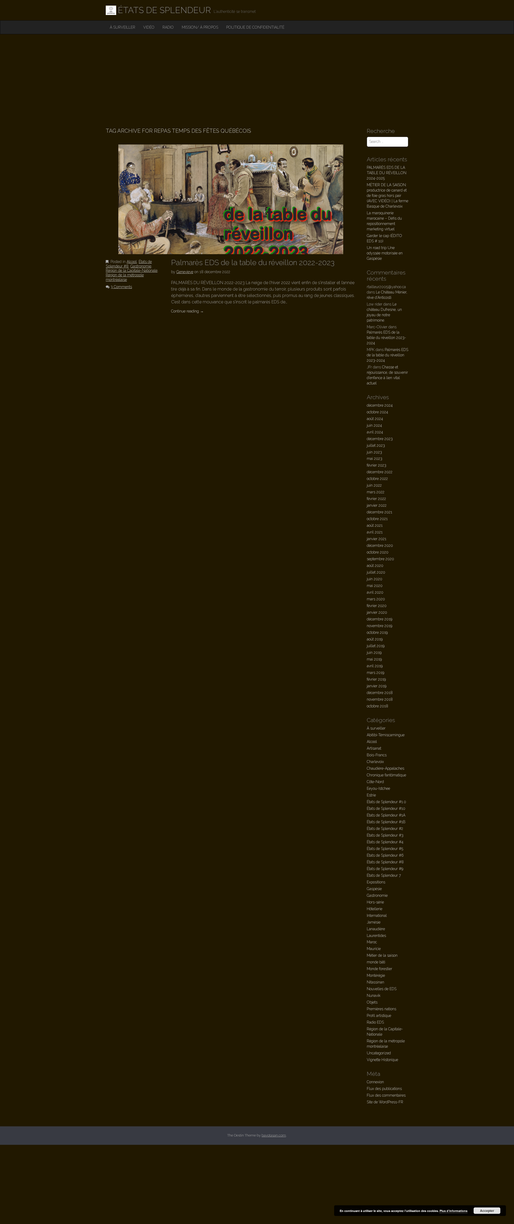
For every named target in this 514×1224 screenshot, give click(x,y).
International (377, 915)
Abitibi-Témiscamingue (386, 735)
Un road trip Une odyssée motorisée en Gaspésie (385, 253)
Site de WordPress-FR (385, 1102)
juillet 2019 (375, 646)
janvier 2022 (377, 505)
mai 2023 (374, 458)
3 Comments (121, 287)
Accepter (487, 1210)
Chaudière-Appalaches (385, 768)
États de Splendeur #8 (385, 862)
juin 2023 (374, 452)
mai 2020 (375, 586)
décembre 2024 (380, 405)
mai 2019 (374, 659)
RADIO (168, 27)
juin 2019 (374, 652)
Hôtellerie (374, 909)
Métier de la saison (382, 955)
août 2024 (375, 419)
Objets (372, 1002)
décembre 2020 (380, 545)
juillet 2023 (376, 445)
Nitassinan (375, 982)
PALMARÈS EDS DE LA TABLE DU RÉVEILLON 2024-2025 (386, 172)
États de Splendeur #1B (386, 822)
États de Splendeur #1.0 (386, 802)
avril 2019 (375, 666)
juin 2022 (374, 485)
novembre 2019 (379, 626)
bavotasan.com (274, 1135)
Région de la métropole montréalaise (125, 277)
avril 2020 (375, 592)
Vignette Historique (382, 1060)
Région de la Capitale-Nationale (131, 270)
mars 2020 (376, 599)
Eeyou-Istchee (378, 788)
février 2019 (376, 679)
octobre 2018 (377, 706)
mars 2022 (375, 492)
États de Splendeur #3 (385, 835)
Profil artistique (379, 1015)
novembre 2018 (380, 699)
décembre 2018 (380, 693)
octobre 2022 (377, 478)
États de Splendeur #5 (385, 848)
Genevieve (184, 272)
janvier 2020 (377, 612)
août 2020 (375, 565)
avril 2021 (375, 532)
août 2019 (375, 639)
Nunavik (373, 995)
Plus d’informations (453, 1211)
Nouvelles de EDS (381, 989)
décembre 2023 (380, 439)
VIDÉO (148, 27)
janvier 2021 (376, 539)
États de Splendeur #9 (385, 869)
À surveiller (122, 27)
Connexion (375, 1082)
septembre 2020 (380, 559)
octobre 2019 (377, 632)
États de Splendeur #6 (385, 855)
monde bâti (376, 962)
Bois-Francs (377, 755)
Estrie (371, 795)
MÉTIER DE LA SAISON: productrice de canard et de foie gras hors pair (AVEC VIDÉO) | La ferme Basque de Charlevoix (387, 195)
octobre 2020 (377, 552)
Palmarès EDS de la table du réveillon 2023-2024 (386, 337)
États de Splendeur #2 (385, 828)
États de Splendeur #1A (386, 815)
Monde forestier (379, 969)
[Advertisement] (257, 74)
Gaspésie (374, 889)
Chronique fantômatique (386, 775)
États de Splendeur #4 (385, 842)
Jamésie (373, 922)
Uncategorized (379, 1053)
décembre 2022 (379, 472)
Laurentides (376, 935)
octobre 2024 (377, 412)
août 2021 (375, 525)
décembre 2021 (379, 512)
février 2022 (376, 499)
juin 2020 (374, 579)
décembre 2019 (379, 619)
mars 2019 (375, 672)
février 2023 (376, 465)
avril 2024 (375, 432)
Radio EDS (375, 1022)
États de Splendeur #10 (386, 808)
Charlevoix (375, 762)
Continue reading (187, 311)
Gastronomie (140, 266)
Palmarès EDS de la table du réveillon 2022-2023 (252, 262)
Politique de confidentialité (255, 27)
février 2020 (377, 606)
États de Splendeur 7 (384, 875)
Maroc (372, 942)
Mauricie (374, 949)
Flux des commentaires (386, 1095)
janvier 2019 (376, 686)
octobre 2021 (377, 519)
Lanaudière (376, 929)
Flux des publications (384, 1088)
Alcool (132, 262)
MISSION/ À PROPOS (200, 27)
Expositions (376, 882)
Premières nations (381, 1009)
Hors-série (375, 902)
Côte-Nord (375, 782)
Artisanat (374, 748)
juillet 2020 (376, 572)
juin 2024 (374, 425)
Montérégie (376, 975)
